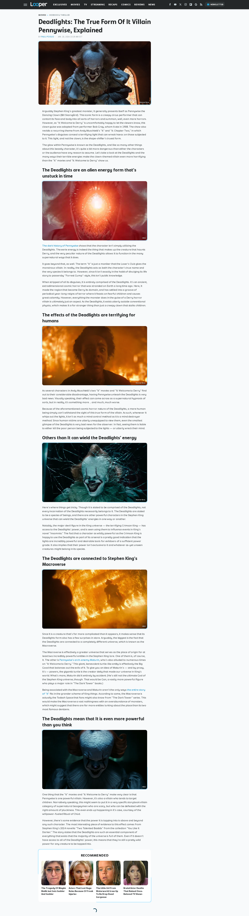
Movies (75, 4)
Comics (126, 4)
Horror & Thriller (59, 15)
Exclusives (60, 4)
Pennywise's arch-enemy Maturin (79, 660)
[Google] (196, 5)
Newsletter (217, 4)
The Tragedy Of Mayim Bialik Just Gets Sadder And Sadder (53, 891)
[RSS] (201, 5)
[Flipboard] (190, 5)
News (151, 4)
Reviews (139, 4)
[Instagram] (185, 5)
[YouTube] (175, 5)
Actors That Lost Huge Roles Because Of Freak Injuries (81, 891)
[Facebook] (170, 5)
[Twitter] (180, 5)
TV (85, 4)
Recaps (113, 4)
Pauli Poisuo (47, 37)
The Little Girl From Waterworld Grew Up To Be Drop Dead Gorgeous (107, 893)
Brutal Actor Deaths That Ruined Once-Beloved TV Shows (133, 891)
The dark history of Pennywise (60, 245)
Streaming (98, 4)
